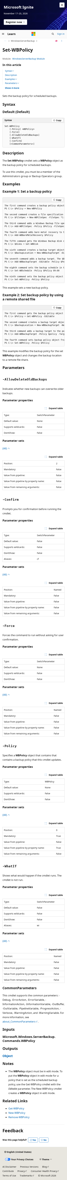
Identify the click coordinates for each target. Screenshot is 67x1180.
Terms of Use (9, 1175)
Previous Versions (29, 1166)
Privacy (21, 1171)
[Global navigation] (3, 34)
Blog (44, 1166)
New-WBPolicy (16, 1113)
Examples (10, 79)
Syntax (8, 71)
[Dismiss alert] (62, 4)
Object (7, 1056)
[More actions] (62, 40)
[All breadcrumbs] (5, 40)
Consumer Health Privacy (44, 1171)
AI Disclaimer (9, 1166)
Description (11, 75)
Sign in (61, 33)
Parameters (11, 83)
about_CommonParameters (18, 1021)
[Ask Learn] (56, 40)
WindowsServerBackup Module (28, 58)
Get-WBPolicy (16, 1108)
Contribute (8, 1171)
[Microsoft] (33, 34)
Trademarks (26, 1175)
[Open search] (53, 34)
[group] (33, 242)
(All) (4, 448)
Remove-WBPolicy (18, 1117)
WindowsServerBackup (23, 40)
